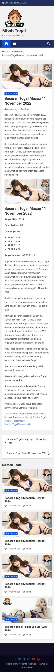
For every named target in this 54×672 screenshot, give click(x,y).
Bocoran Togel (17, 413)
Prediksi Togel (39, 417)
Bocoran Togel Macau (35, 413)
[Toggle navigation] (14, 43)
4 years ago (12, 109)
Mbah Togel (14, 30)
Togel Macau (11, 94)
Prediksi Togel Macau (14, 421)
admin (26, 109)
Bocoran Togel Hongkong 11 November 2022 (27, 441)
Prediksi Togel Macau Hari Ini (17, 424)
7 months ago (13, 505)
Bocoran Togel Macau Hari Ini (18, 417)
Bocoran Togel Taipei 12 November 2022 (26, 453)
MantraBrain (27, 667)
